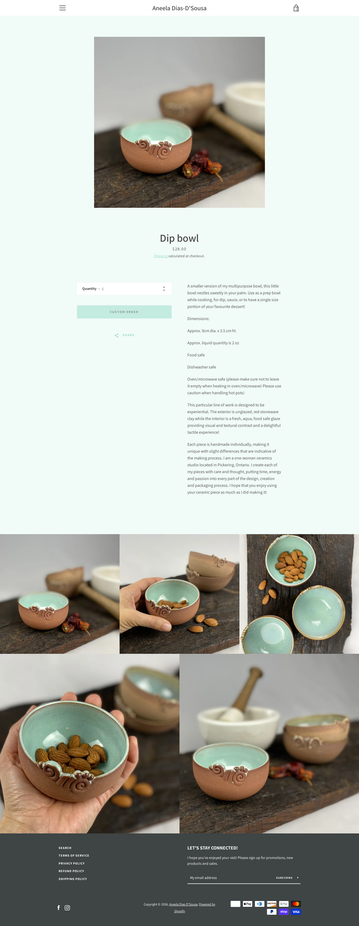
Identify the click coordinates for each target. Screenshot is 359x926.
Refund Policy (71, 871)
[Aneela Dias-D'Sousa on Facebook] (58, 907)
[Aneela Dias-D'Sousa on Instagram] (67, 907)
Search (65, 848)
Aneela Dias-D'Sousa (179, 8)
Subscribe (285, 877)
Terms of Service (74, 855)
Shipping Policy (73, 879)
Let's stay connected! (212, 848)
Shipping (161, 256)
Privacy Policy (72, 863)
